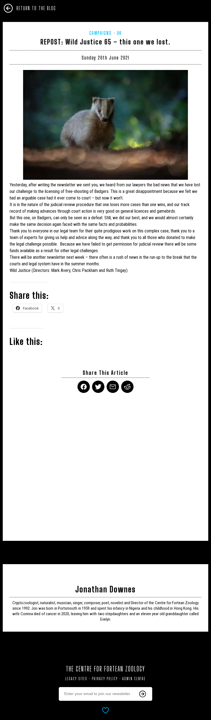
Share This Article (105, 373)
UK (119, 33)
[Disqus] (105, 463)
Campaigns (100, 33)
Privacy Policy (105, 678)
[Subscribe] (142, 694)
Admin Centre (134, 678)
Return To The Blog (36, 8)
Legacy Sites (76, 678)
